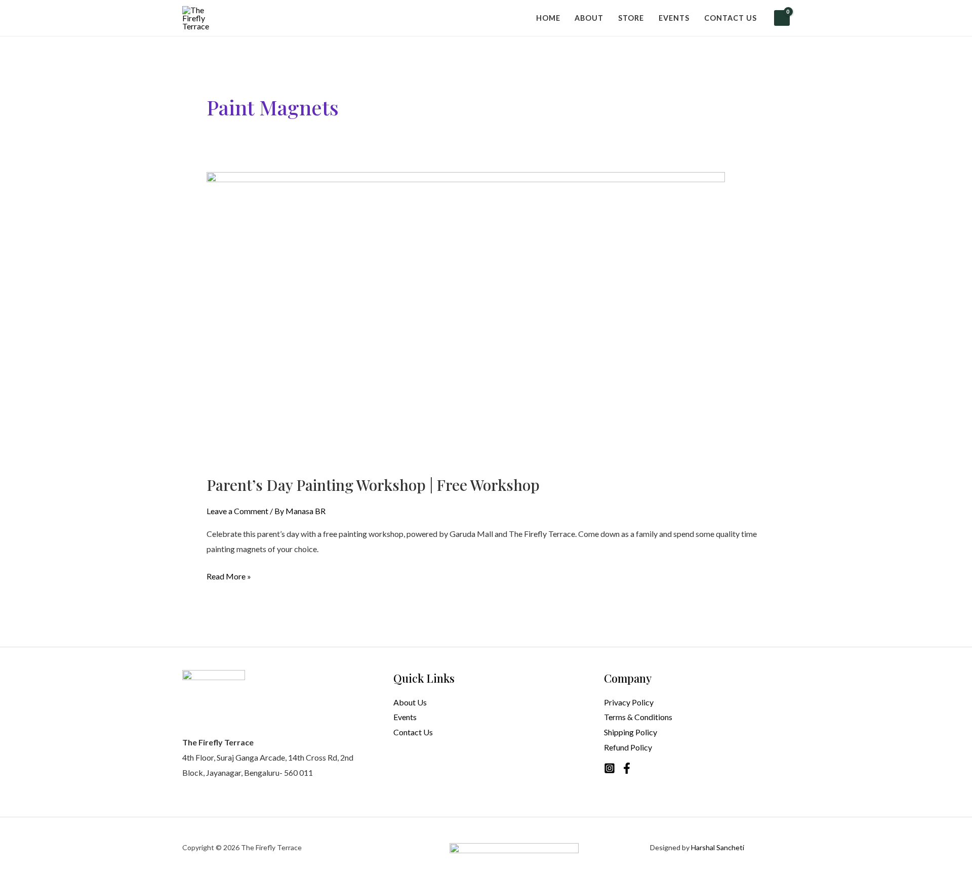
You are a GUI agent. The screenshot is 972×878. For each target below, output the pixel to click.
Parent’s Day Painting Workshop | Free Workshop (373, 485)
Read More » (229, 575)
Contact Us (413, 732)
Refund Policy (628, 747)
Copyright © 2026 (211, 847)
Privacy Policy (629, 702)
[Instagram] (609, 768)
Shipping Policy (630, 732)
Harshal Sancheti (717, 847)
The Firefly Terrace (271, 847)
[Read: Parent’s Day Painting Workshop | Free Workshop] (466, 316)
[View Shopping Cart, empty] (782, 18)
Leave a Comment (237, 511)
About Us (410, 702)
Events (405, 717)
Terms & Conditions (638, 717)
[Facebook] (626, 768)
